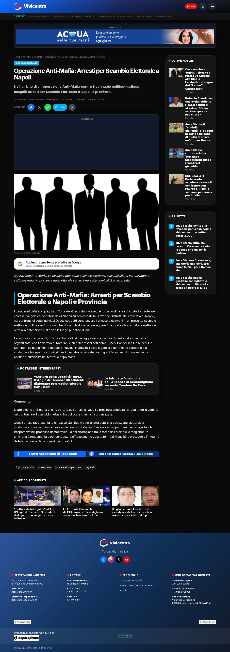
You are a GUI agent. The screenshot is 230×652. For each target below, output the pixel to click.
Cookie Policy (208, 622)
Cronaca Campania (32, 57)
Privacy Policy (23, 622)
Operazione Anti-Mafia (30, 275)
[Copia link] (72, 107)
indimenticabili (163, 16)
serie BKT (76, 16)
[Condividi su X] (39, 107)
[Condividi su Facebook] (31, 107)
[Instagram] (111, 559)
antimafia (28, 467)
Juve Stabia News (38, 16)
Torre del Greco (69, 311)
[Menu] (212, 6)
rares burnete (144, 16)
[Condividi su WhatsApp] (47, 107)
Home (17, 57)
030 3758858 (183, 591)
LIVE (192, 6)
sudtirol (89, 16)
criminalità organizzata (68, 467)
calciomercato (60, 16)
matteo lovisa (125, 16)
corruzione (44, 467)
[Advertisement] (86, 144)
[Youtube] (126, 559)
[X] (119, 559)
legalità (90, 467)
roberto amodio (106, 16)
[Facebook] (103, 559)
